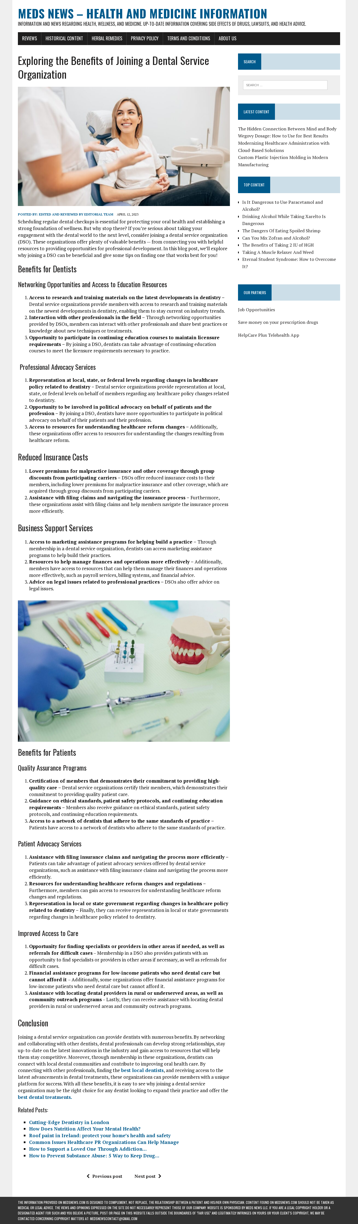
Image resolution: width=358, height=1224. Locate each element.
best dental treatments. (45, 1097)
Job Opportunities (256, 309)
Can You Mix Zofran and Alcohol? (276, 238)
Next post (145, 1176)
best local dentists (142, 1070)
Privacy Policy (145, 38)
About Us (227, 38)
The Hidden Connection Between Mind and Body (287, 129)
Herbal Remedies (107, 38)
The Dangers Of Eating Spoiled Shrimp (281, 231)
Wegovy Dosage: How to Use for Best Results (283, 136)
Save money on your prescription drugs (278, 322)
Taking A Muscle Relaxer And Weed (278, 252)
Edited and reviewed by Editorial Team (76, 214)
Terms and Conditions (188, 38)
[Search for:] (285, 84)
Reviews (29, 38)
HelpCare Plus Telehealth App (268, 335)
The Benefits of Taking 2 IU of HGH (278, 245)
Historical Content (64, 38)
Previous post (107, 1176)
